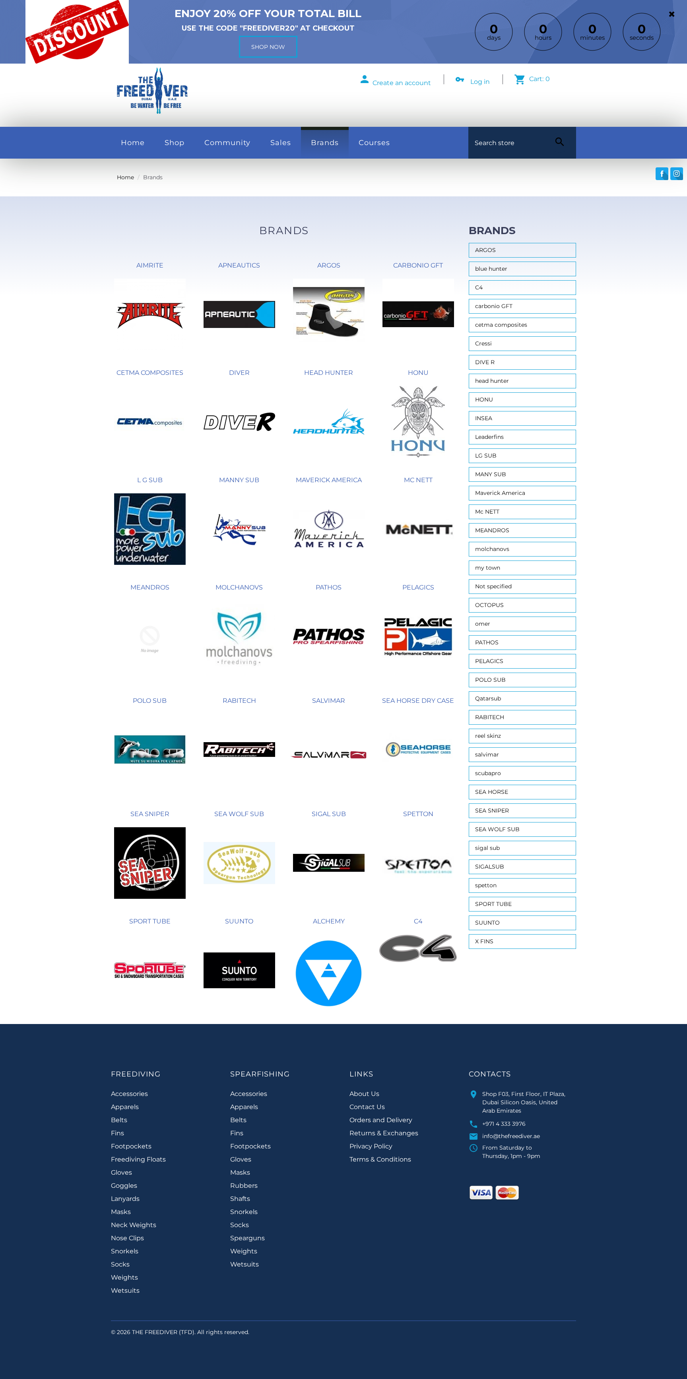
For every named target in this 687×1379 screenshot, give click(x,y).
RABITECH (489, 717)
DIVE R (485, 362)
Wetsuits (125, 1290)
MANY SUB (490, 474)
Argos (328, 265)
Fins (117, 1133)
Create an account (402, 83)
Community (227, 142)
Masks (121, 1212)
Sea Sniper (149, 814)
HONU (484, 399)
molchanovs (492, 549)
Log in (480, 81)
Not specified (493, 586)
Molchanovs (239, 587)
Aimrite (149, 265)
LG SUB (486, 455)
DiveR (239, 372)
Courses (374, 142)
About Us (364, 1094)
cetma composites (501, 324)
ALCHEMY (329, 921)
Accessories (129, 1094)
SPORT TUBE (493, 904)
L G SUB (150, 480)
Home (133, 142)
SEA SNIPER (492, 810)
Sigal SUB (329, 814)
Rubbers (244, 1185)
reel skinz (488, 735)
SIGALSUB (489, 866)
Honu (418, 372)
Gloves (121, 1172)
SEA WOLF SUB (497, 829)
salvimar (487, 754)
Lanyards (125, 1199)
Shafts (240, 1199)
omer (482, 623)
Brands (325, 142)
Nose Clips (127, 1238)
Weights (124, 1277)
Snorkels (124, 1251)
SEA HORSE (491, 791)
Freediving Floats (138, 1159)
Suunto (239, 921)
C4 (418, 921)
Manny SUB (239, 480)
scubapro (488, 773)
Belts (119, 1120)
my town (487, 567)
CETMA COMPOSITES (149, 372)
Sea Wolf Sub (239, 814)
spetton (486, 885)
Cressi (483, 343)
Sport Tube (150, 921)
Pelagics (418, 587)
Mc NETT (418, 480)
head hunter (492, 380)
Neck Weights (133, 1225)
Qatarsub (488, 698)
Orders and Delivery (380, 1120)
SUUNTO (487, 922)
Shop (174, 142)
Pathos (329, 587)
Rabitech (239, 700)
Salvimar (328, 700)
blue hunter (491, 268)
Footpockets (131, 1146)
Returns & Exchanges (383, 1133)
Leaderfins (489, 436)
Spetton (418, 814)
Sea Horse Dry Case (418, 700)
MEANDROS (492, 530)
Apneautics (239, 265)
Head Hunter (328, 372)
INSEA (483, 418)
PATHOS (487, 642)
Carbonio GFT (418, 265)
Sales (280, 142)
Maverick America (329, 480)
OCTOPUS (489, 605)
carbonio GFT (493, 306)
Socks (120, 1264)
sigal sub (487, 847)
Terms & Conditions (380, 1159)
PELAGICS (489, 661)
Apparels (125, 1107)
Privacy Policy (370, 1146)
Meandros (149, 587)
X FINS (484, 941)
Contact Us (367, 1107)
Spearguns (247, 1238)
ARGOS (485, 250)
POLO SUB (150, 700)
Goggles (124, 1185)
